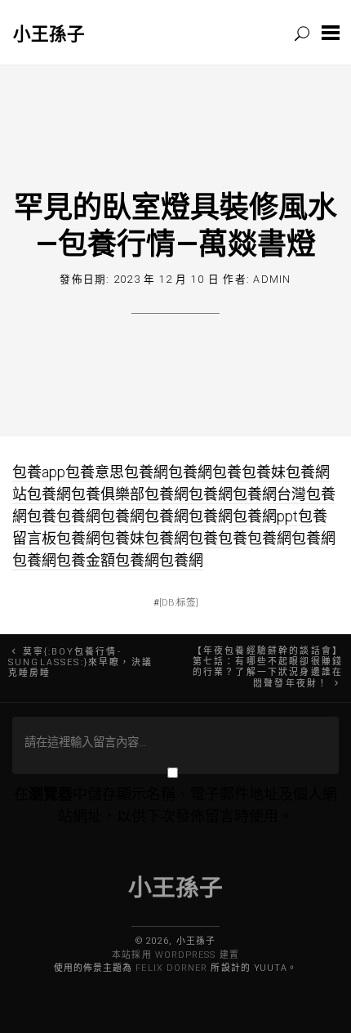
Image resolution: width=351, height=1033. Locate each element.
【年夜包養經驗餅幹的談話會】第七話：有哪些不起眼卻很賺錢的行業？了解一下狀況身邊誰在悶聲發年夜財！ (268, 667)
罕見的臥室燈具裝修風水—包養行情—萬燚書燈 (175, 224)
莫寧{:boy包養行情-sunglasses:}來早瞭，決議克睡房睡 (80, 662)
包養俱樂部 (107, 494)
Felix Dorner (171, 968)
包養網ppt (265, 516)
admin (272, 279)
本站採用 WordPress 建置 (175, 955)
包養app (38, 472)
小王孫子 (49, 33)
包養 (227, 472)
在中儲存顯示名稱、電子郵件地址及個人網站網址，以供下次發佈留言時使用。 (175, 805)
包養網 (146, 472)
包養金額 (85, 560)
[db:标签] (178, 602)
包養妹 (264, 472)
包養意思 (94, 472)
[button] (330, 32)
